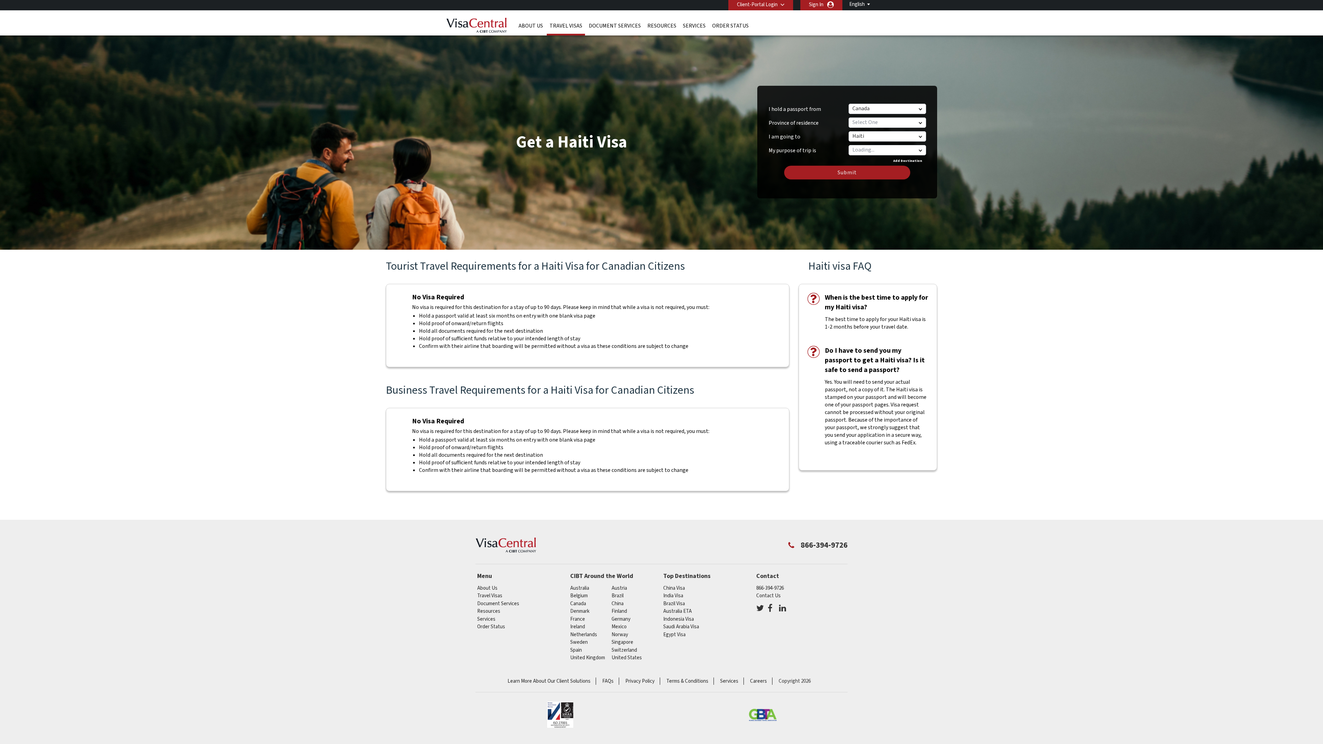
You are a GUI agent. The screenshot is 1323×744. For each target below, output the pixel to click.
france (577, 619)
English (857, 4)
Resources (661, 26)
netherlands (583, 634)
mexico (619, 626)
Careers (758, 681)
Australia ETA (677, 611)
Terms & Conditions (687, 681)
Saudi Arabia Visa (681, 626)
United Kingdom (587, 657)
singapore (622, 642)
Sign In (816, 4)
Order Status (730, 26)
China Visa (674, 588)
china (618, 603)
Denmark (579, 611)
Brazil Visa (674, 603)
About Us (531, 26)
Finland (619, 611)
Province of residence (794, 123)
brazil (618, 595)
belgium (579, 595)
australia (579, 588)
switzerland (624, 650)
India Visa (673, 595)
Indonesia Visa (678, 619)
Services (694, 26)
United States (627, 657)
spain (576, 650)
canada (578, 603)
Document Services (615, 26)
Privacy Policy (640, 681)
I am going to (784, 137)
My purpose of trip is (792, 148)
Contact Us (768, 595)
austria (619, 588)
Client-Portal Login (757, 4)
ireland (577, 626)
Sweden (579, 642)
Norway (620, 634)
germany (621, 619)
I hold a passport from (795, 109)
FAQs (608, 681)
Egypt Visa (674, 634)
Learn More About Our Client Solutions (549, 681)
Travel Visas (566, 26)
